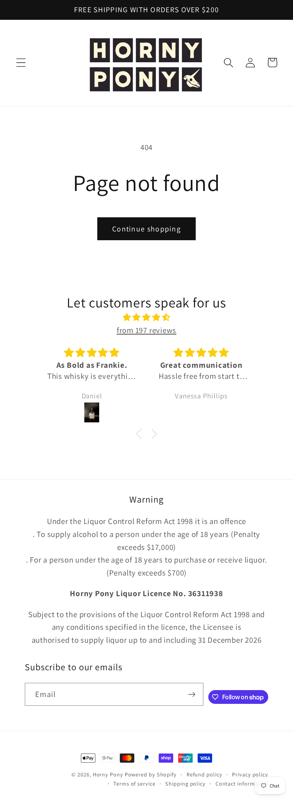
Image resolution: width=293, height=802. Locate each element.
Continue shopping (146, 229)
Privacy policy (250, 774)
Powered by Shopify (151, 774)
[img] (146, 317)
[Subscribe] (192, 694)
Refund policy (204, 774)
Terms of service (134, 783)
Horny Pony (109, 774)
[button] (21, 62)
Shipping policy (185, 783)
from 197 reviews (146, 330)
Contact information (242, 783)
